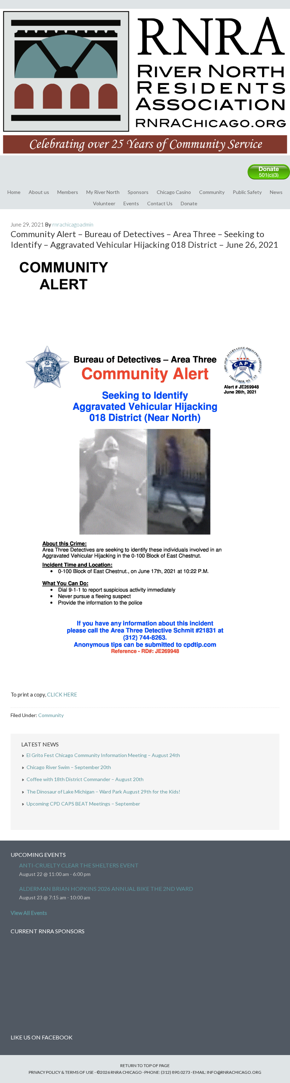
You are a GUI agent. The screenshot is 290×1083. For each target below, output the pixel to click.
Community (212, 192)
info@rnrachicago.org (234, 1072)
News (276, 192)
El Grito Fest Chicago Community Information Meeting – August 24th (103, 755)
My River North (103, 192)
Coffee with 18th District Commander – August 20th (85, 779)
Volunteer (104, 203)
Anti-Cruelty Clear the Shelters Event (79, 865)
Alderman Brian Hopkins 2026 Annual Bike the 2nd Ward (106, 888)
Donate (189, 203)
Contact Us (160, 203)
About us (39, 192)
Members (67, 192)
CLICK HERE (62, 694)
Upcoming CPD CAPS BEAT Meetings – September (83, 804)
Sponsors (138, 192)
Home (14, 192)
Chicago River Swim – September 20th (69, 767)
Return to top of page (145, 1065)
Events (131, 203)
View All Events (29, 913)
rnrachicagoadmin (72, 224)
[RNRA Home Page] (145, 158)
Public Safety (247, 192)
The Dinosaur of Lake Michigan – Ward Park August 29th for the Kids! (103, 792)
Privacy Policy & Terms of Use (61, 1072)
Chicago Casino (174, 192)
